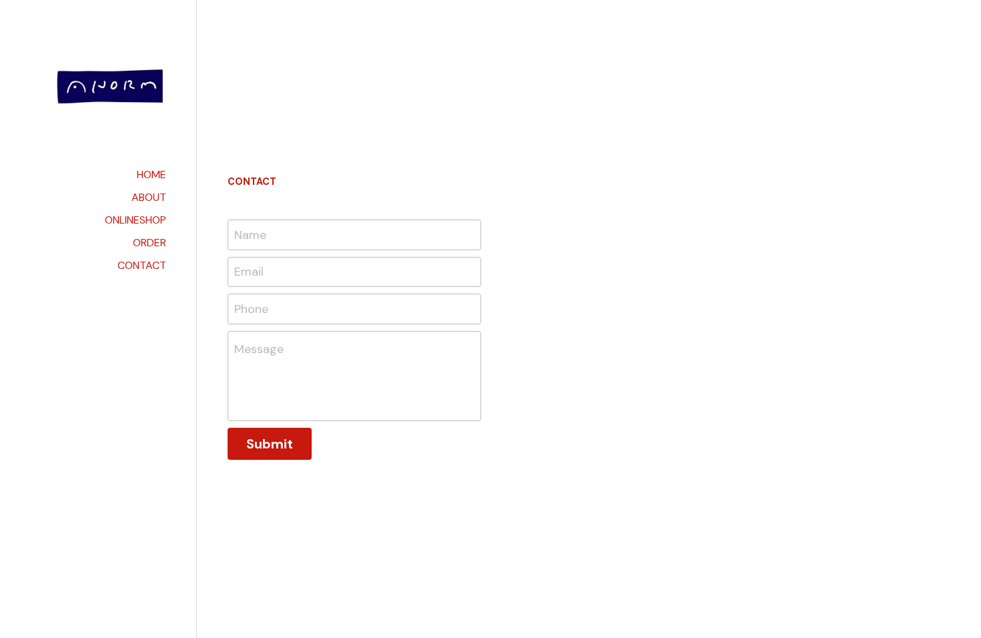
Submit (269, 443)
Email (249, 272)
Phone (251, 308)
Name (250, 234)
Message (259, 349)
